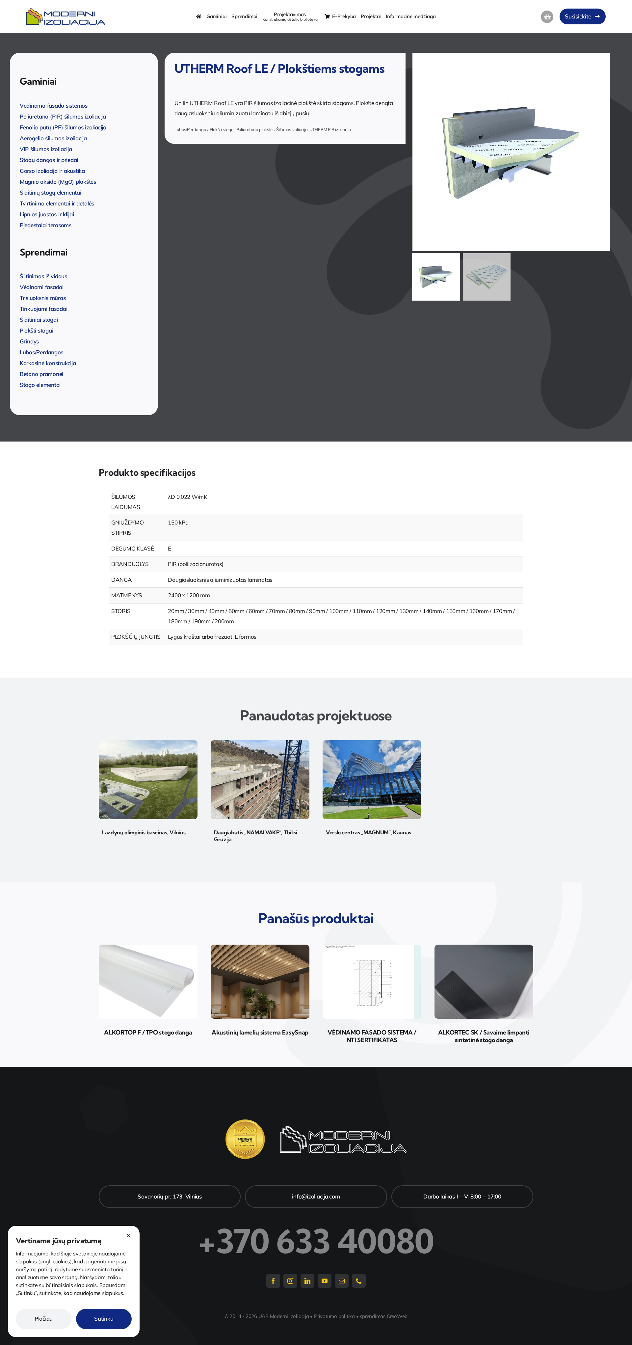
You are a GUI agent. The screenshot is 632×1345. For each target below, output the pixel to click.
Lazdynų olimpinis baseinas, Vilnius (144, 832)
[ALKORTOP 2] (148, 947)
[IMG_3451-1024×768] (260, 743)
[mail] (342, 1281)
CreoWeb (397, 1316)
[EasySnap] (260, 947)
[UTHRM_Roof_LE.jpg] (512, 152)
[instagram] (290, 1281)
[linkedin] (307, 1281)
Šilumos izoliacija (291, 129)
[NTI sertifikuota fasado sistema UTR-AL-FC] (372, 947)
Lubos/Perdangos (191, 129)
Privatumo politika (334, 1316)
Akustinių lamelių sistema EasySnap (260, 1032)
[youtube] (324, 1281)
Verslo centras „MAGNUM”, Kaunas (368, 832)
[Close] (128, 1235)
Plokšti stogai (222, 129)
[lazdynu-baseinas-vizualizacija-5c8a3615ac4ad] (148, 743)
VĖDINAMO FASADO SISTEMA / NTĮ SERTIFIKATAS (372, 1036)
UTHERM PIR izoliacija (330, 129)
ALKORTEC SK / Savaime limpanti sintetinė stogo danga (484, 1036)
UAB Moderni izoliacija (283, 1316)
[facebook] (273, 1281)
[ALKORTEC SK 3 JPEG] (483, 947)
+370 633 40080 (316, 1241)
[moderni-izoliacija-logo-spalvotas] (65, 11)
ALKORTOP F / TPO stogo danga (148, 1032)
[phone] (359, 1281)
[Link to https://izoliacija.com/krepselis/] (547, 17)
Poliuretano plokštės (255, 129)
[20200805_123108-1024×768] (372, 743)
